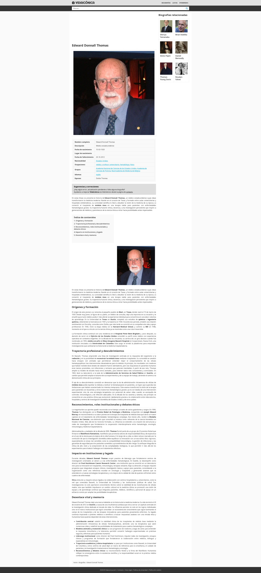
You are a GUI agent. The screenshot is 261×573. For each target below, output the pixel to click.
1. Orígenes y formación (83, 221)
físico (132, 164)
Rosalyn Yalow (178, 78)
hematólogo (124, 164)
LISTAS (175, 3)
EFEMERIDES (183, 3)
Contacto (120, 570)
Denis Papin (165, 56)
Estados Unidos (102, 161)
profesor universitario (110, 164)
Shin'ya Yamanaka (164, 35)
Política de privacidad (140, 570)
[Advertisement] (114, 27)
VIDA (85, 3)
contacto (129, 192)
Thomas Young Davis (165, 78)
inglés (98, 174)
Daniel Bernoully (179, 57)
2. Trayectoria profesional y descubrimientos (92, 224)
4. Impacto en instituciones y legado (88, 232)
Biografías (82, 562)
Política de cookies (155, 570)
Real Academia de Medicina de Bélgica (126, 171)
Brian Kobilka (181, 34)
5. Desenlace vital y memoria (85, 235)
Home (75, 562)
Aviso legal (128, 570)
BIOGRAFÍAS (166, 3)
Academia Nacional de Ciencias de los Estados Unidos (116, 168)
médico (98, 164)
